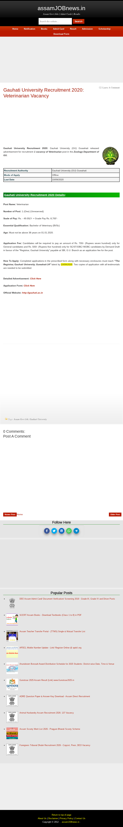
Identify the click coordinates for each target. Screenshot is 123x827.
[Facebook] (47, 531)
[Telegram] (76, 531)
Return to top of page (61, 815)
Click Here (35, 278)
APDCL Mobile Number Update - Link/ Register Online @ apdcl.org (50, 647)
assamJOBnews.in (61, 8)
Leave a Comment (111, 87)
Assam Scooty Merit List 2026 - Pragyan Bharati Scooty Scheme (50, 729)
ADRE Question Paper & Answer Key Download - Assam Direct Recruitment (55, 696)
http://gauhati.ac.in (32, 292)
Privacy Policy (66, 818)
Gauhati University (38, 419)
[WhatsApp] (69, 531)
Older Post (115, 514)
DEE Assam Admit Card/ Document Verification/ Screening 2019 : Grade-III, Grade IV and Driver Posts (67, 599)
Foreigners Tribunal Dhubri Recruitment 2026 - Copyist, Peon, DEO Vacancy (55, 745)
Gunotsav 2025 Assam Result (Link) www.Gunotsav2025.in (47, 680)
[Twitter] (54, 531)
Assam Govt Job (21, 419)
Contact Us (80, 818)
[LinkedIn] (61, 531)
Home (20, 514)
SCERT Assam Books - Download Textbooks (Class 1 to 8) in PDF (51, 615)
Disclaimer (53, 818)
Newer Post (10, 514)
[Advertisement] (61, 59)
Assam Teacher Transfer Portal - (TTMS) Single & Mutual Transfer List (52, 631)
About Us (42, 818)
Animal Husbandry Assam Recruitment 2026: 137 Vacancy (47, 713)
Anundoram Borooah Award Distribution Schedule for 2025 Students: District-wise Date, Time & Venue (67, 664)
